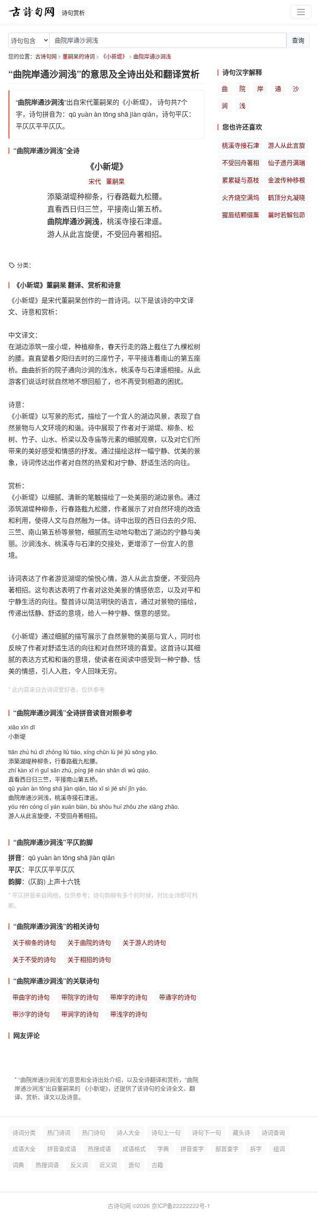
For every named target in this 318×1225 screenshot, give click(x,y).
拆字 (256, 1148)
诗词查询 (273, 1132)
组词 (279, 1148)
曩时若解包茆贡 (286, 216)
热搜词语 (47, 1164)
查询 (298, 40)
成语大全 (24, 1148)
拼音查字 (192, 1148)
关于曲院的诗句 (89, 942)
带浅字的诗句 (128, 1013)
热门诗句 (93, 1132)
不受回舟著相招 (240, 164)
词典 (18, 1164)
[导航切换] (301, 12)
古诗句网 (46, 56)
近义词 (108, 1164)
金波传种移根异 (286, 181)
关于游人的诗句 (144, 942)
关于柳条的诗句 (34, 942)
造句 (134, 1164)
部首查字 (226, 1148)
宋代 (95, 181)
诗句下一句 (206, 1132)
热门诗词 (58, 1132)
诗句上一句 (166, 1132)
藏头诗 (241, 1132)
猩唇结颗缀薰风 (240, 216)
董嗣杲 (115, 181)
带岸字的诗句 (128, 996)
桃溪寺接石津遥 (240, 147)
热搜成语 (99, 1148)
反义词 (79, 1164)
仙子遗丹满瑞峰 (286, 164)
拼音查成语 (61, 1148)
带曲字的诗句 (31, 996)
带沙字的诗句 (31, 1013)
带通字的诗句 (177, 996)
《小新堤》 (114, 56)
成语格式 (134, 1148)
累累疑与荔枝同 (240, 181)
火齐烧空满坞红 (240, 199)
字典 (163, 1148)
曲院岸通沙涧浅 (152, 56)
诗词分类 (24, 1132)
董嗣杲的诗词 (79, 56)
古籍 (157, 1164)
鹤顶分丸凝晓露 (286, 199)
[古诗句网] (31, 12)
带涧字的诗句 (80, 1013)
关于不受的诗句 (34, 959)
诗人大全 (128, 1132)
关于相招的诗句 (89, 959)
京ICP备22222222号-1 (181, 1205)
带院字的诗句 (80, 996)
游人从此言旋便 (286, 147)
